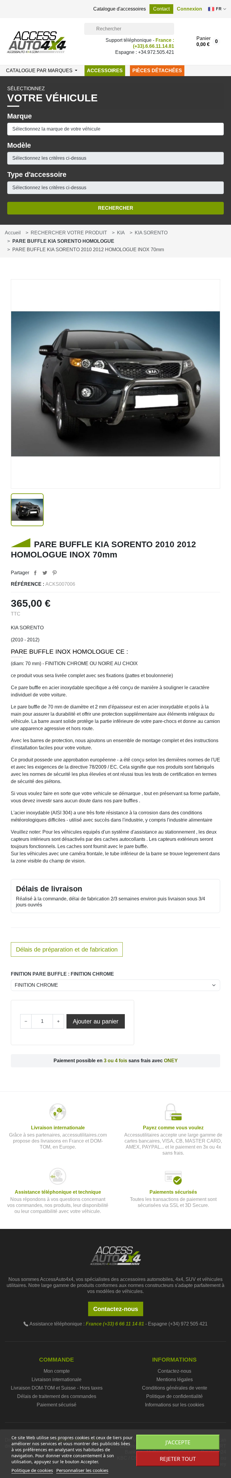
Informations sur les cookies (174, 1404)
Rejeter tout (178, 1458)
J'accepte (177, 1442)
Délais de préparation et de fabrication (67, 949)
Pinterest (54, 572)
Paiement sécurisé (56, 1404)
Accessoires (105, 70)
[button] (189, 9)
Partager (35, 572)
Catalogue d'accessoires (119, 8)
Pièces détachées (157, 70)
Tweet (44, 572)
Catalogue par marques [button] (40, 70)
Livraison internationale (57, 1379)
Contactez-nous (115, 1309)
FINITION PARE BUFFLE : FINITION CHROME (62, 974)
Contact (161, 8)
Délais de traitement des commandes (56, 1396)
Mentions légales (174, 1379)
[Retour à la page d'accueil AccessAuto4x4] (115, 1255)
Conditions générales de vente (174, 1387)
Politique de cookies (32, 1470)
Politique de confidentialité (174, 1396)
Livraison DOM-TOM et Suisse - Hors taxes (57, 1387)
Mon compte (57, 1371)
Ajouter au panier (96, 1021)
